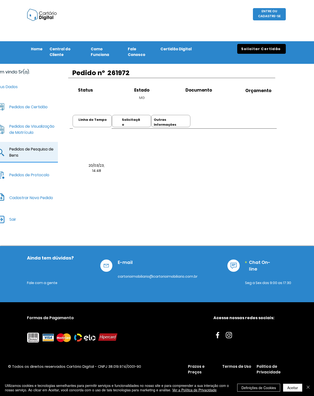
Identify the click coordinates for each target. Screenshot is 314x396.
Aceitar (292, 387)
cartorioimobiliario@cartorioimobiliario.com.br (157, 276)
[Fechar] (308, 387)
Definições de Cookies (258, 387)
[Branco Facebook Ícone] (217, 335)
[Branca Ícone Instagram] (229, 335)
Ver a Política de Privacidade (194, 389)
